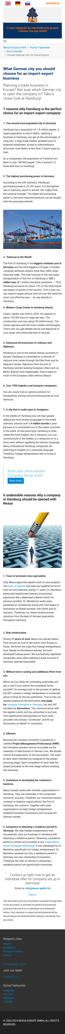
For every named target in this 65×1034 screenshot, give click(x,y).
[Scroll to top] (58, 1027)
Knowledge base (14, 964)
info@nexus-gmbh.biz (38, 888)
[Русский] (27, 3)
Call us (32, 894)
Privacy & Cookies (13, 951)
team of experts (16, 586)
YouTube (8, 994)
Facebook (8, 990)
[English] (8, 3)
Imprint (7, 943)
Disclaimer (9, 947)
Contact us (10, 977)
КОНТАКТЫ (52, 3)
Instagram (9, 997)
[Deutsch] (18, 3)
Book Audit (16, 480)
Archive (7, 955)
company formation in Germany (24, 704)
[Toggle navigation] (5, 41)
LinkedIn (8, 1001)
